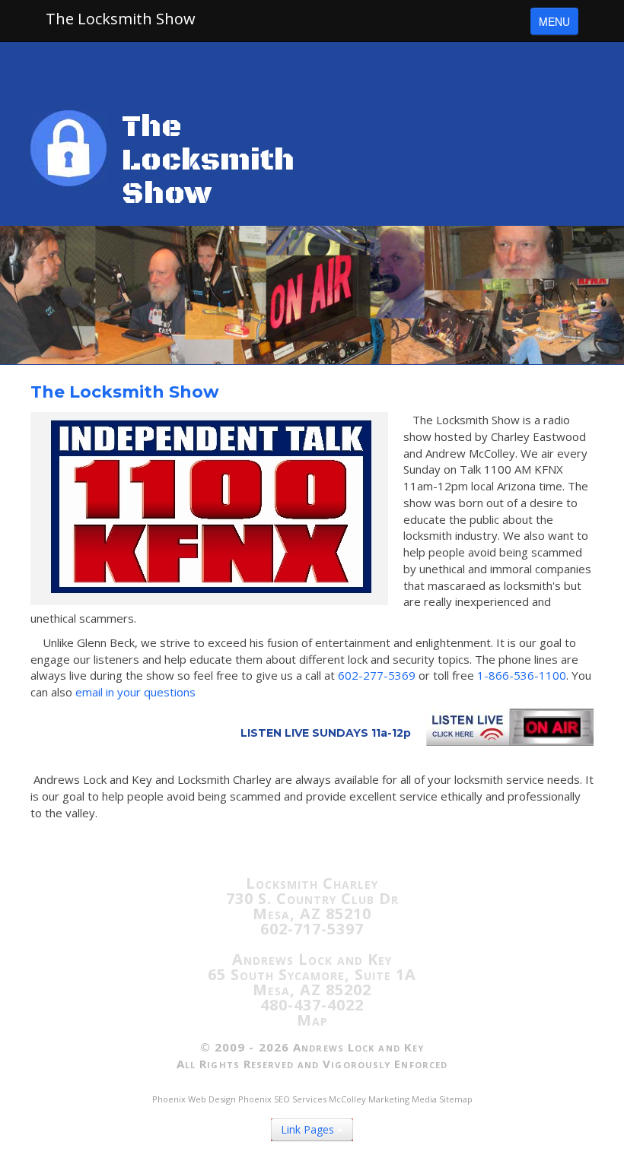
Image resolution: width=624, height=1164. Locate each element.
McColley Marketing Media (383, 1099)
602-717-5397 (312, 928)
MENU (554, 21)
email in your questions (135, 691)
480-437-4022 (312, 1004)
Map (312, 1020)
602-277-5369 (376, 675)
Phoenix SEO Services (282, 1099)
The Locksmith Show (121, 18)
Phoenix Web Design (194, 1099)
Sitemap (456, 1099)
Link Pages (309, 1129)
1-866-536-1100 (521, 675)
